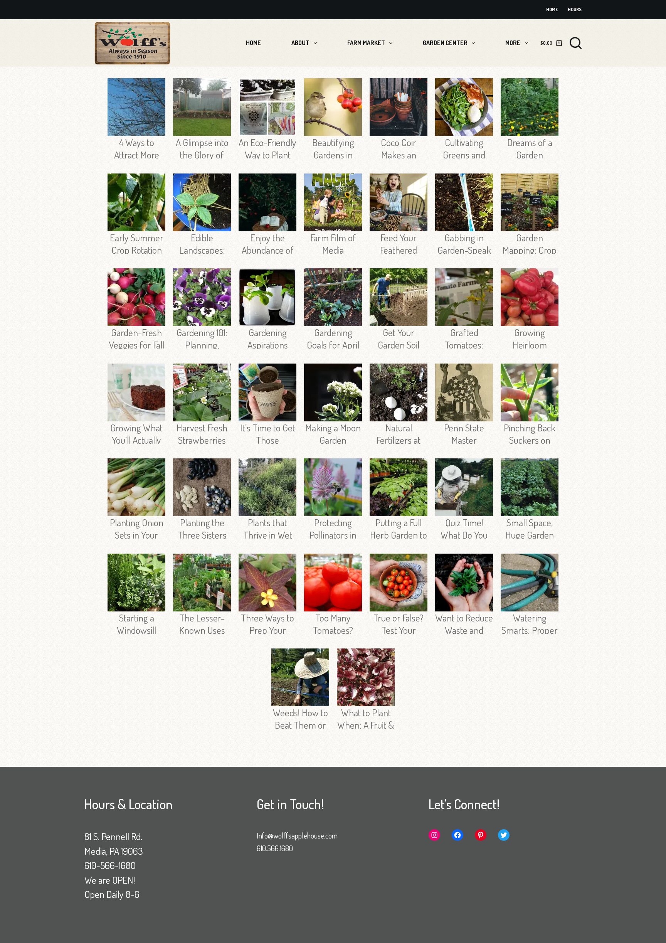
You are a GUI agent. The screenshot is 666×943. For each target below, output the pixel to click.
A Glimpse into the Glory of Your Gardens (202, 154)
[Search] (576, 43)
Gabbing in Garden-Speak (464, 243)
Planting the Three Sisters (202, 528)
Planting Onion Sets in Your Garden (136, 534)
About (300, 43)
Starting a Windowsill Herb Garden (136, 629)
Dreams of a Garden (529, 148)
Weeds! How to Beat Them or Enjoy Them (300, 724)
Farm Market (366, 43)
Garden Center (445, 43)
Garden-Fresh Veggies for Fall (136, 338)
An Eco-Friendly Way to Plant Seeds (267, 154)
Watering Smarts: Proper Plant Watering (529, 629)
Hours (575, 9)
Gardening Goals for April (333, 338)
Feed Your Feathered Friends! (398, 249)
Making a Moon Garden (333, 433)
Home (552, 9)
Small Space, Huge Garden (529, 528)
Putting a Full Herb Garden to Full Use (398, 534)
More (512, 43)
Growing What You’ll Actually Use (136, 439)
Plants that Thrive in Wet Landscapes (267, 534)
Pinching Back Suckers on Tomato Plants (529, 439)
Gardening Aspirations (267, 338)
